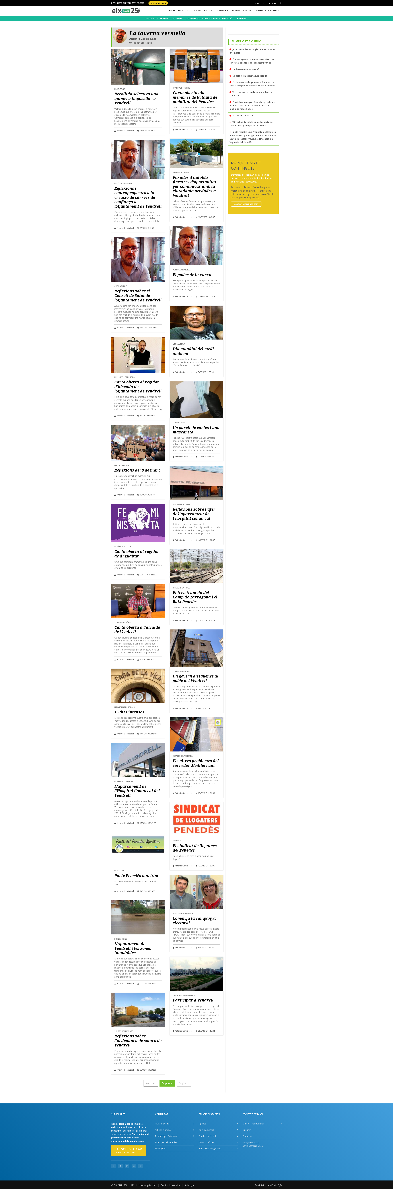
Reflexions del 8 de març (137, 470)
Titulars (273, 3)
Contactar (247, 1136)
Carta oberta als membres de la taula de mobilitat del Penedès (195, 97)
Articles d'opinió (163, 1129)
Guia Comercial (206, 1129)
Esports (247, 10)
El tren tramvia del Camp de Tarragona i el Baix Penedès (195, 597)
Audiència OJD (275, 1185)
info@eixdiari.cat (251, 1142)
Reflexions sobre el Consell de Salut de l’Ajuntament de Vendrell (138, 295)
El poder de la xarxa (192, 274)
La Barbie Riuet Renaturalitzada (249, 75)
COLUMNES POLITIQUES (197, 18)
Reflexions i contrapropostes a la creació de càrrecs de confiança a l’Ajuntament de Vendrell (138, 197)
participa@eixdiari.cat (253, 1145)
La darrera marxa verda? (245, 69)
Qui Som (247, 1129)
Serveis (259, 10)
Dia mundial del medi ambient (193, 351)
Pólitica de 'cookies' (170, 1185)
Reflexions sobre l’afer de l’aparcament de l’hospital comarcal (194, 514)
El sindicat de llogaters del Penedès (195, 848)
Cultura (235, 10)
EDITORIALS (151, 18)
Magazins (273, 10)
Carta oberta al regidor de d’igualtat (136, 553)
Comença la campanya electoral (194, 920)
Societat (209, 10)
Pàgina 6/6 (167, 1083)
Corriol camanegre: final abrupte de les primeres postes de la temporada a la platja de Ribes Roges (252, 106)
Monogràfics (161, 1148)
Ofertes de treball (207, 1136)
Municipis (259, 3)
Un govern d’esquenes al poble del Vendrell (195, 678)
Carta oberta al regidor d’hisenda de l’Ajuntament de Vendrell (138, 386)
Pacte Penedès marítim (136, 875)
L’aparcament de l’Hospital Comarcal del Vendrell (137, 791)
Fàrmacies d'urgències (210, 1148)
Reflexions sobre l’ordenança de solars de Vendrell (137, 1040)
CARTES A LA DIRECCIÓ (222, 18)
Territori (183, 10)
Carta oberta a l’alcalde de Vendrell (137, 629)
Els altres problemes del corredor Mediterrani (196, 763)
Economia (222, 10)
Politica (196, 10)
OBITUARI (240, 18)
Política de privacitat (146, 1185)
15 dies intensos (129, 711)
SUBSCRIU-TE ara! (158, 3)
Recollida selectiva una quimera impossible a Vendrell (136, 98)
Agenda (202, 1123)
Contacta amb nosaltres (246, 204)
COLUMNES (177, 18)
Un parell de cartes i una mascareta (196, 430)
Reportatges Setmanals (166, 1136)
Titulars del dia (162, 1123)
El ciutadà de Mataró (243, 115)
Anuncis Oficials (206, 1142)
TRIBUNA (164, 18)
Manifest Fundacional (253, 1123)
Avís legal (189, 1185)
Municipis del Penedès (166, 1142)
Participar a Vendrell (193, 1000)
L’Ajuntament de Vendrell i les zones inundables (132, 948)
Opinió (171, 10)
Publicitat (259, 1185)
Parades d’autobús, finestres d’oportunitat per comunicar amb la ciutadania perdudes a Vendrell (194, 186)
